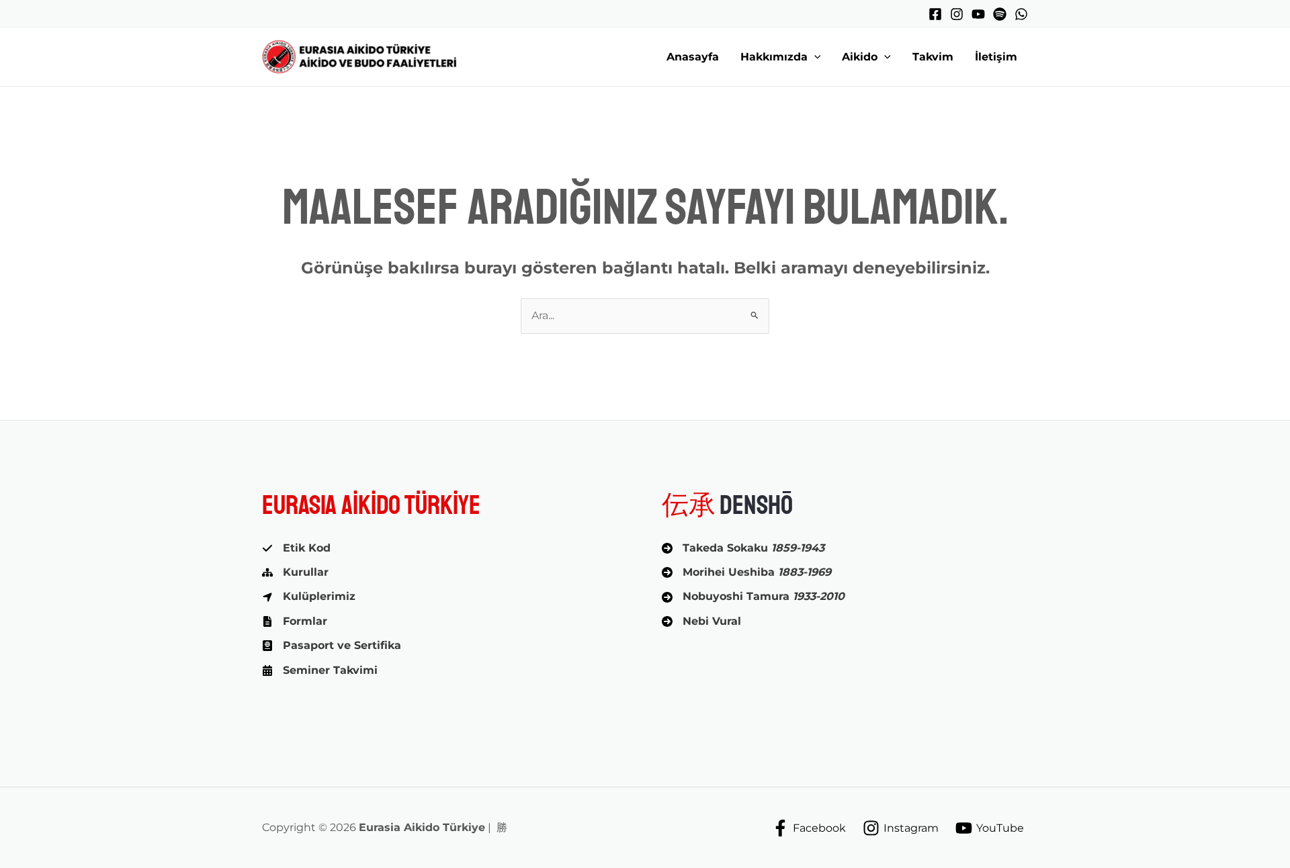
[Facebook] (935, 14)
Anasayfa (692, 56)
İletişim (996, 56)
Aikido (859, 56)
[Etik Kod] (296, 548)
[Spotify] (999, 14)
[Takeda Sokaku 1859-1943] (743, 548)
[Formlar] (294, 621)
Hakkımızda (774, 56)
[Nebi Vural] (701, 621)
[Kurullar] (295, 572)
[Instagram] (956, 14)
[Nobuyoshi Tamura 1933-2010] (753, 596)
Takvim (932, 56)
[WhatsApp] (1021, 14)
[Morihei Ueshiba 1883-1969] (746, 572)
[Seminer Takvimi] (320, 670)
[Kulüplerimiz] (308, 596)
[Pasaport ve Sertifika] (331, 645)
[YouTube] (978, 14)
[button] (814, 57)
